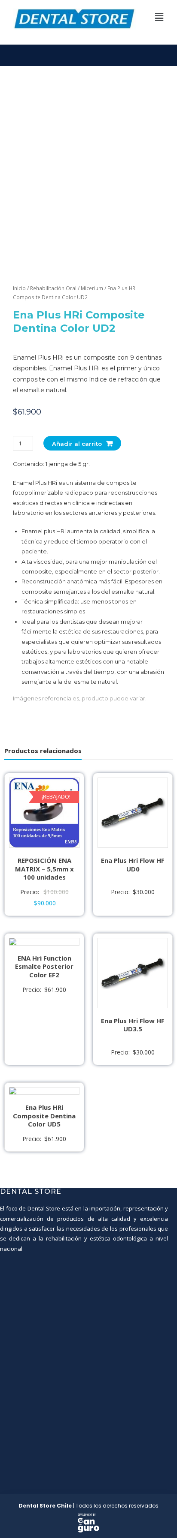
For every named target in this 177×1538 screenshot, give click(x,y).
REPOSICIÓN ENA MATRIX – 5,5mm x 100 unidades (44, 868)
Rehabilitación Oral (53, 288)
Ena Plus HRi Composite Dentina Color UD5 (44, 1115)
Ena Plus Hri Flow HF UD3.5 (133, 1024)
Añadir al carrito (77, 443)
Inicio (19, 288)
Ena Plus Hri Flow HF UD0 (133, 864)
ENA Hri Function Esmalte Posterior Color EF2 (44, 966)
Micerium (92, 288)
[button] (159, 17)
